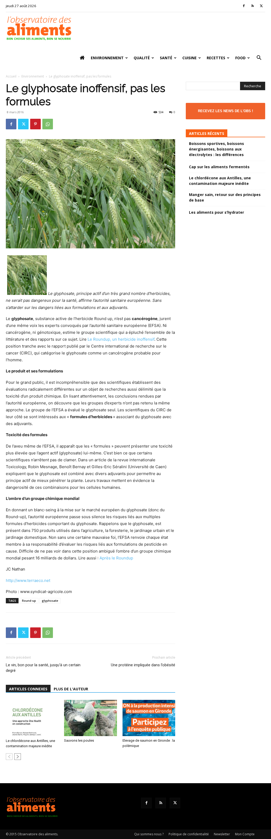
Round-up (29, 601)
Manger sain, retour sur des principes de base (225, 197)
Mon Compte (245, 834)
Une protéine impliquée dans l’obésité (143, 665)
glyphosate (50, 601)
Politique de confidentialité (189, 834)
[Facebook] (244, 6)
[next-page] (17, 756)
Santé (166, 57)
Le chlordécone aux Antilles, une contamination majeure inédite (220, 180)
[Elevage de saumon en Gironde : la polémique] (149, 718)
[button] (258, 58)
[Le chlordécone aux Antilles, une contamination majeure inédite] (32, 718)
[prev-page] (9, 756)
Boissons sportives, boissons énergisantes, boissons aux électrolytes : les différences (216, 149)
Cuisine (189, 57)
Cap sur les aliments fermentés (219, 166)
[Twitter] (261, 6)
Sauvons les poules (79, 740)
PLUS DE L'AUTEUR (71, 688)
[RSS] (252, 6)
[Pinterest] (35, 124)
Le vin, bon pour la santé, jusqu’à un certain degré (43, 668)
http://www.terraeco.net (28, 580)
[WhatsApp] (47, 124)
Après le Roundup (116, 557)
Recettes (216, 57)
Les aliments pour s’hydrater (216, 212)
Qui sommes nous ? (149, 834)
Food (240, 57)
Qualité (142, 57)
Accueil (11, 76)
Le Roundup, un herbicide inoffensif (121, 339)
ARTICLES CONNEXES (28, 688)
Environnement (107, 57)
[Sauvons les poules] (90, 718)
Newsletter (222, 834)
